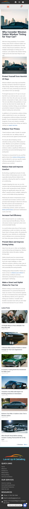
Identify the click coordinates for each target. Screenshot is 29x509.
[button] (8, 7)
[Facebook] (15, 2)
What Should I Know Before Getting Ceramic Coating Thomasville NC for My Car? (13, 437)
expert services (13, 125)
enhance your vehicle (17, 272)
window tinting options (18, 157)
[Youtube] (23, 2)
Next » (26, 444)
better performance (7, 209)
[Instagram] (19, 2)
